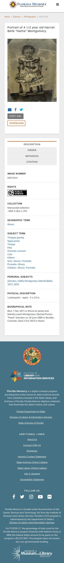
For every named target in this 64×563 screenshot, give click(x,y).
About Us (32, 439)
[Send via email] (9, 110)
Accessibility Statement (32, 479)
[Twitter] (22, 497)
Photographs (30, 16)
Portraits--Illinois (16, 264)
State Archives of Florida (30, 423)
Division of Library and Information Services (31, 522)
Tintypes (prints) (15, 237)
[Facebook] (14, 497)
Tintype (11, 244)
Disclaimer (32, 450)
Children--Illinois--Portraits (21, 267)
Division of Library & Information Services (31, 417)
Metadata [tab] (32, 156)
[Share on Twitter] (21, 110)
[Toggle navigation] (57, 5)
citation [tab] (32, 161)
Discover (17, 16)
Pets (9, 247)
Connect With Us (32, 445)
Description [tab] (32, 144)
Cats (9, 254)
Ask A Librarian (32, 473)
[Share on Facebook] (15, 110)
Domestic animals (16, 251)
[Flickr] (49, 497)
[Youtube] (40, 497)
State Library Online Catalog (32, 468)
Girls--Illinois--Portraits (19, 261)
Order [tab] (32, 150)
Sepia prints (13, 241)
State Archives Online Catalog (32, 462)
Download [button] (17, 123)
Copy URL (15, 116)
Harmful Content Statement (32, 456)
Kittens (11, 257)
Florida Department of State (31, 411)
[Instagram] (31, 497)
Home (7, 16)
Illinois (10, 224)
